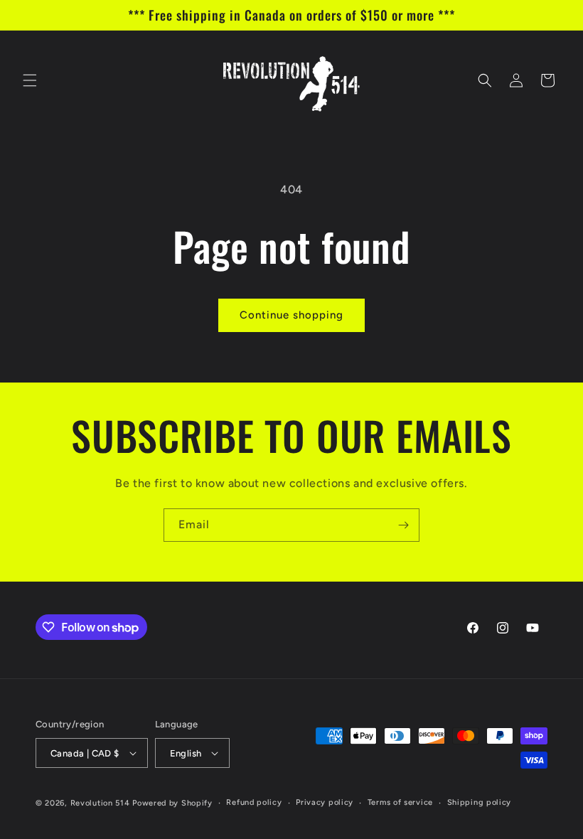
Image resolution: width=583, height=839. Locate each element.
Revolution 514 (100, 803)
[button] (30, 80)
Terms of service (400, 802)
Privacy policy (324, 802)
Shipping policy (479, 802)
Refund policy (254, 802)
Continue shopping (291, 315)
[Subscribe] (403, 525)
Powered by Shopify (172, 803)
